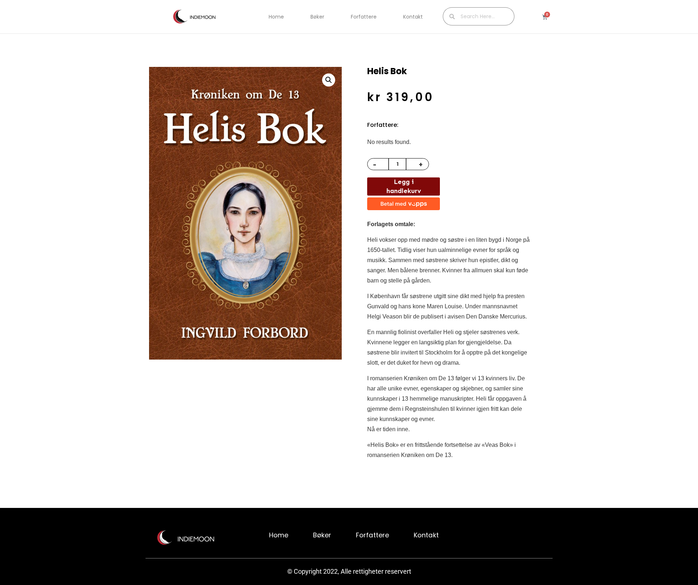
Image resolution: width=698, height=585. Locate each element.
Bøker (317, 16)
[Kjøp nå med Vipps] (403, 203)
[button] (328, 80)
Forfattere (364, 16)
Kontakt (413, 16)
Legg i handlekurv (403, 186)
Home (276, 16)
